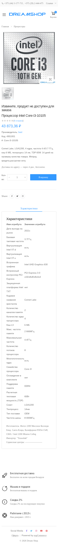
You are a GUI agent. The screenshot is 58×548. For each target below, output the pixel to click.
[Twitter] (17, 196)
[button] (53, 14)
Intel (20, 132)
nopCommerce (40, 535)
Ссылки (49, 3)
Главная (5, 26)
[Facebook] (12, 196)
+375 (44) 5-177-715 (13, 3)
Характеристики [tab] (29, 208)
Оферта (15, 535)
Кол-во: (4, 177)
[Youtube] (41, 531)
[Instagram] (22, 196)
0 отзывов (18, 121)
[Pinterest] (47, 531)
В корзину (43, 177)
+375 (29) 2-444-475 (34, 3)
